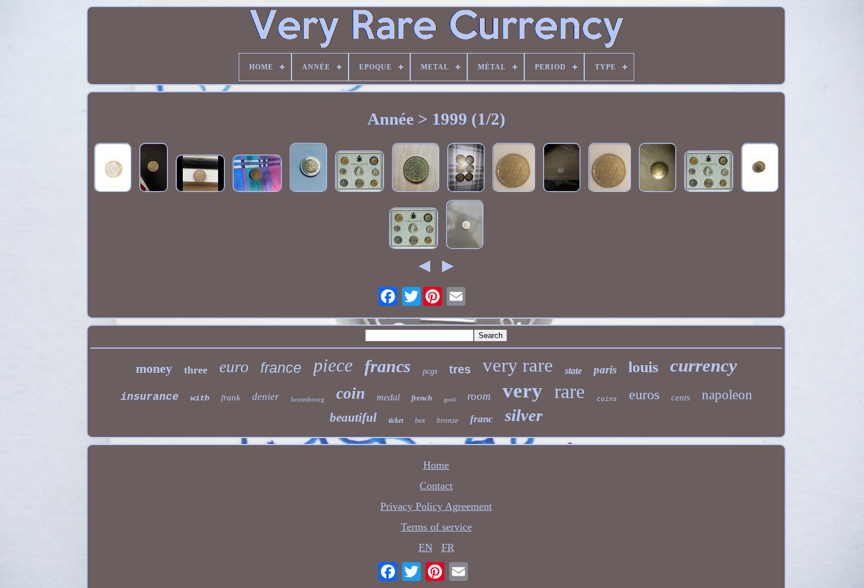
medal (388, 397)
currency (703, 365)
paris (605, 369)
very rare (518, 365)
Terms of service (436, 527)
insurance (149, 397)
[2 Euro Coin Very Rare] (466, 169)
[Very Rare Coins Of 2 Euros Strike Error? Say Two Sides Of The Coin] (562, 169)
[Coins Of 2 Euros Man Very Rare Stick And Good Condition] (308, 169)
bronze (447, 420)
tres (460, 369)
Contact (436, 486)
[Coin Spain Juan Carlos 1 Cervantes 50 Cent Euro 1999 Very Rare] (416, 169)
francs (387, 366)
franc (481, 419)
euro (234, 367)
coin (350, 393)
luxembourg (307, 399)
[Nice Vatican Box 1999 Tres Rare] (709, 173)
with (199, 398)
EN (425, 547)
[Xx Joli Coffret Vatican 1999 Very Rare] (360, 173)
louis (643, 367)
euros (644, 394)
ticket (396, 420)
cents (680, 397)
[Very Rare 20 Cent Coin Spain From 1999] (514, 169)
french (421, 397)
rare (569, 391)
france (281, 367)
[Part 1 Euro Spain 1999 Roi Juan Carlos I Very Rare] (760, 169)
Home (436, 465)
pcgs (430, 371)
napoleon (727, 394)
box (420, 420)
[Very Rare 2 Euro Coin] (153, 169)
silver (523, 415)
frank (230, 397)
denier (265, 396)
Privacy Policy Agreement (436, 506)
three (195, 370)
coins (607, 399)
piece (333, 365)
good (450, 399)
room (479, 396)
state (573, 371)
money (154, 368)
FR (447, 547)
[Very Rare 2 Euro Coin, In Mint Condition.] (200, 175)
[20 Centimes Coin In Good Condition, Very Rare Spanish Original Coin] (257, 175)
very (522, 390)
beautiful (353, 417)
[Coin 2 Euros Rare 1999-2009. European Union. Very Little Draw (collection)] (658, 169)
